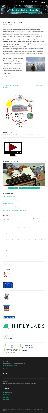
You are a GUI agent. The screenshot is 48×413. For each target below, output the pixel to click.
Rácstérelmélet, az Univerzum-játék (11, 200)
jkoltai (11, 24)
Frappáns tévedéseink (8, 203)
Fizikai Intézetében (7, 368)
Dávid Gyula (6, 395)
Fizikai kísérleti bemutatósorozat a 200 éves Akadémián (15, 210)
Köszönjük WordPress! (9, 409)
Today (38, 218)
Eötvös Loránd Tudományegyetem (10, 365)
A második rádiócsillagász (9, 196)
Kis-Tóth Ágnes (6, 397)
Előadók (7, 76)
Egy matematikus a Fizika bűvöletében (11, 206)
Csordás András (6, 394)
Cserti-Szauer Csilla (7, 392)
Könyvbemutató (40, 85)
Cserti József (6, 390)
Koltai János (6, 399)
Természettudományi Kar (8, 367)
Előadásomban (19, 66)
